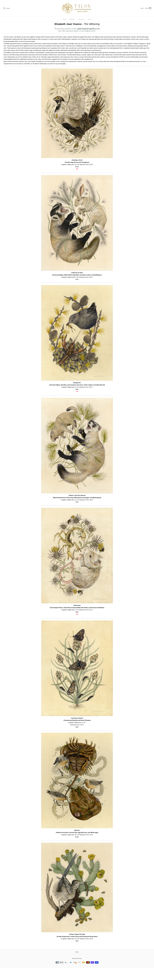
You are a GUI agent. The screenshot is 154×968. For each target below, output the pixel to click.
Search (8, 8)
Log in (142, 8)
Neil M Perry (79, 958)
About (89, 19)
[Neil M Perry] (77, 3)
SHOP (64, 19)
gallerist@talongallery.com (88, 29)
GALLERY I (72, 19)
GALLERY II (81, 19)
